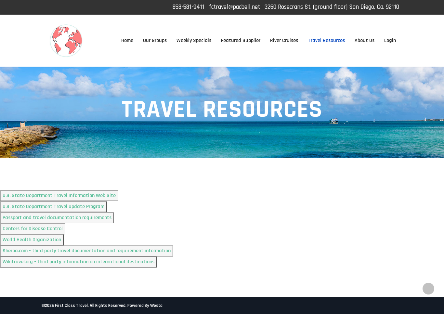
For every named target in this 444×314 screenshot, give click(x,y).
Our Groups (155, 40)
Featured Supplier (240, 40)
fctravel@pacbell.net (234, 7)
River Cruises (284, 40)
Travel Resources (326, 40)
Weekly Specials (193, 40)
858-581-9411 (188, 7)
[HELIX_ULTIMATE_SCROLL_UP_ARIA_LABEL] (428, 288)
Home (127, 40)
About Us (364, 40)
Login (390, 40)
